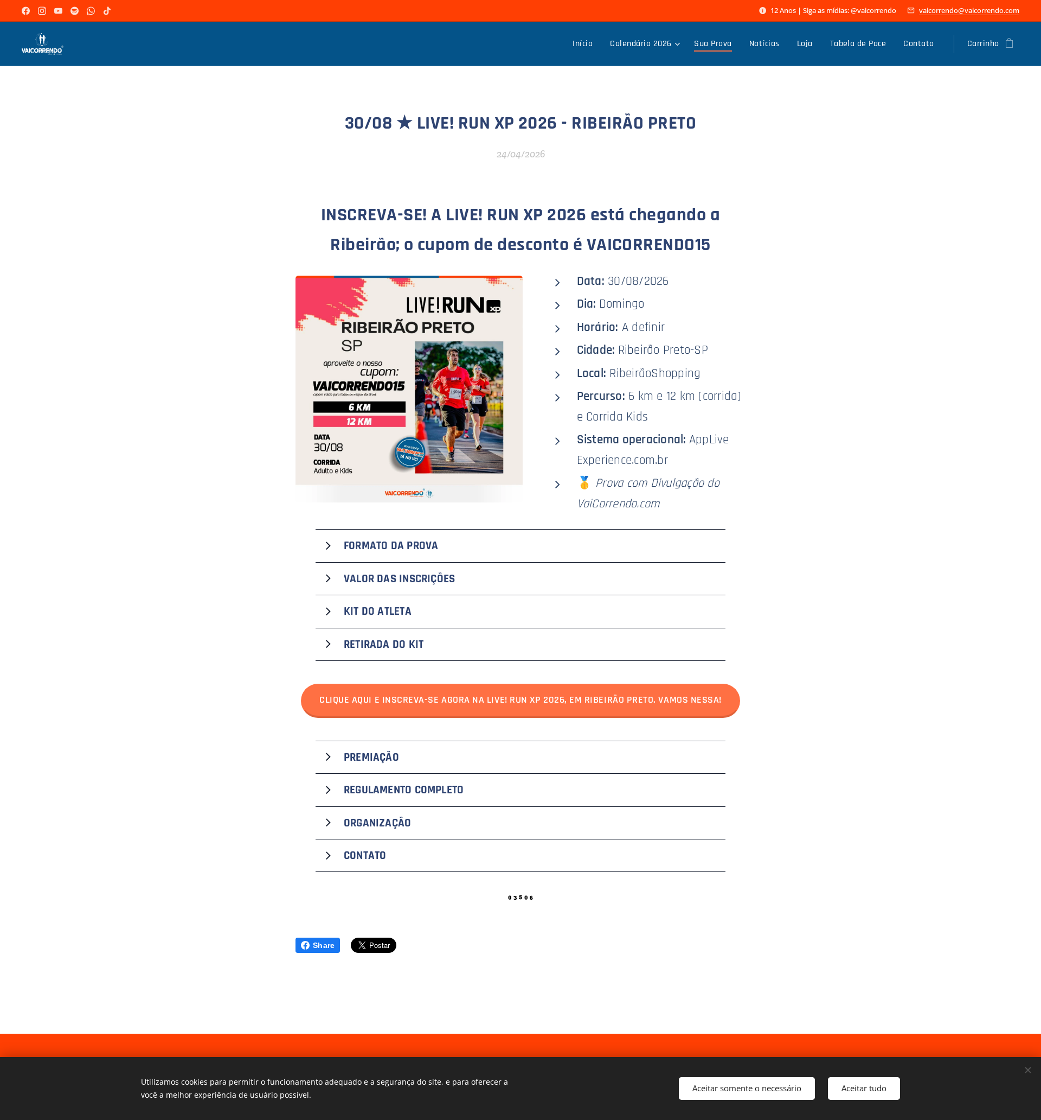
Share (324, 945)
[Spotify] (74, 11)
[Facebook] (26, 11)
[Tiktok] (107, 11)
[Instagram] (42, 11)
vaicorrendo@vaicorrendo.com (969, 10)
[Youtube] (58, 11)
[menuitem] (585, 44)
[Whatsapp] (91, 11)
